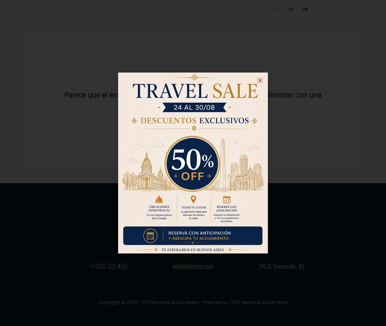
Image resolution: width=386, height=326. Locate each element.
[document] (193, 163)
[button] (260, 80)
